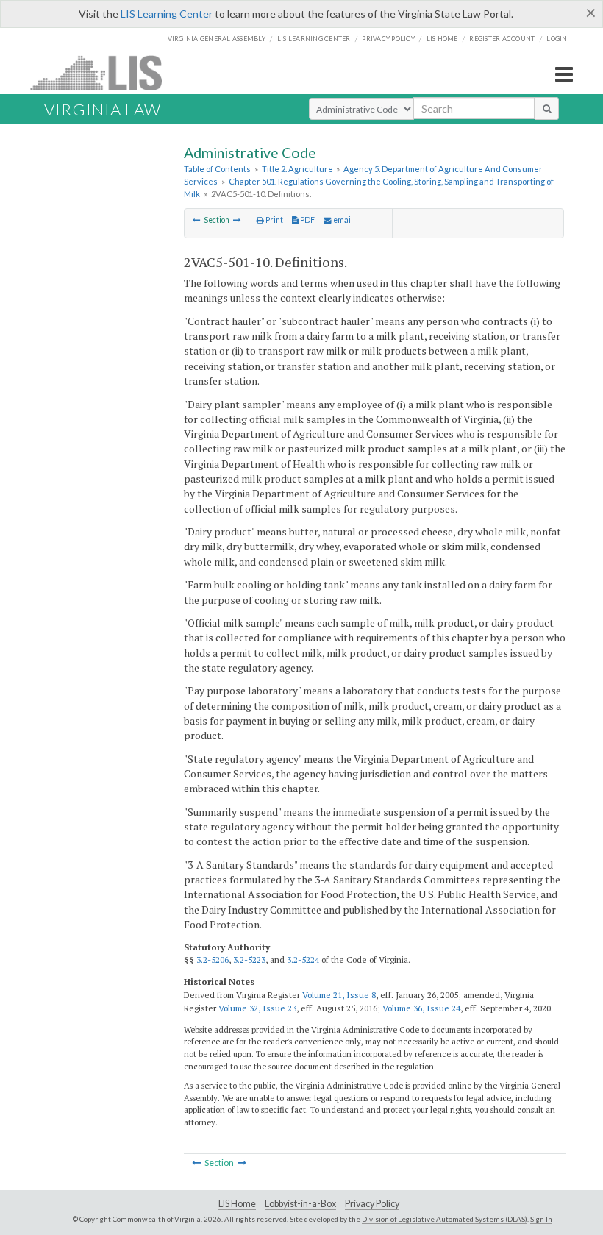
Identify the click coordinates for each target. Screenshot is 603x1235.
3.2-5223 (249, 959)
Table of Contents (217, 169)
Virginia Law (102, 109)
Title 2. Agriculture (297, 169)
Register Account (502, 39)
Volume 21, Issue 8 (339, 994)
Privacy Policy (388, 39)
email (342, 220)
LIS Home (237, 1203)
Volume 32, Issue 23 (257, 1008)
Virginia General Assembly (216, 39)
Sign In (541, 1218)
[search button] (547, 108)
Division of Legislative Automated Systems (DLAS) (444, 1218)
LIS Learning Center (167, 13)
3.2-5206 (212, 959)
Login (556, 39)
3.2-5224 (303, 959)
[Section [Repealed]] (237, 220)
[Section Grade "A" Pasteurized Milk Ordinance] (197, 220)
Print (273, 220)
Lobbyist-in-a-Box (300, 1203)
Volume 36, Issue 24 (421, 1008)
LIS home (442, 39)
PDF (307, 220)
